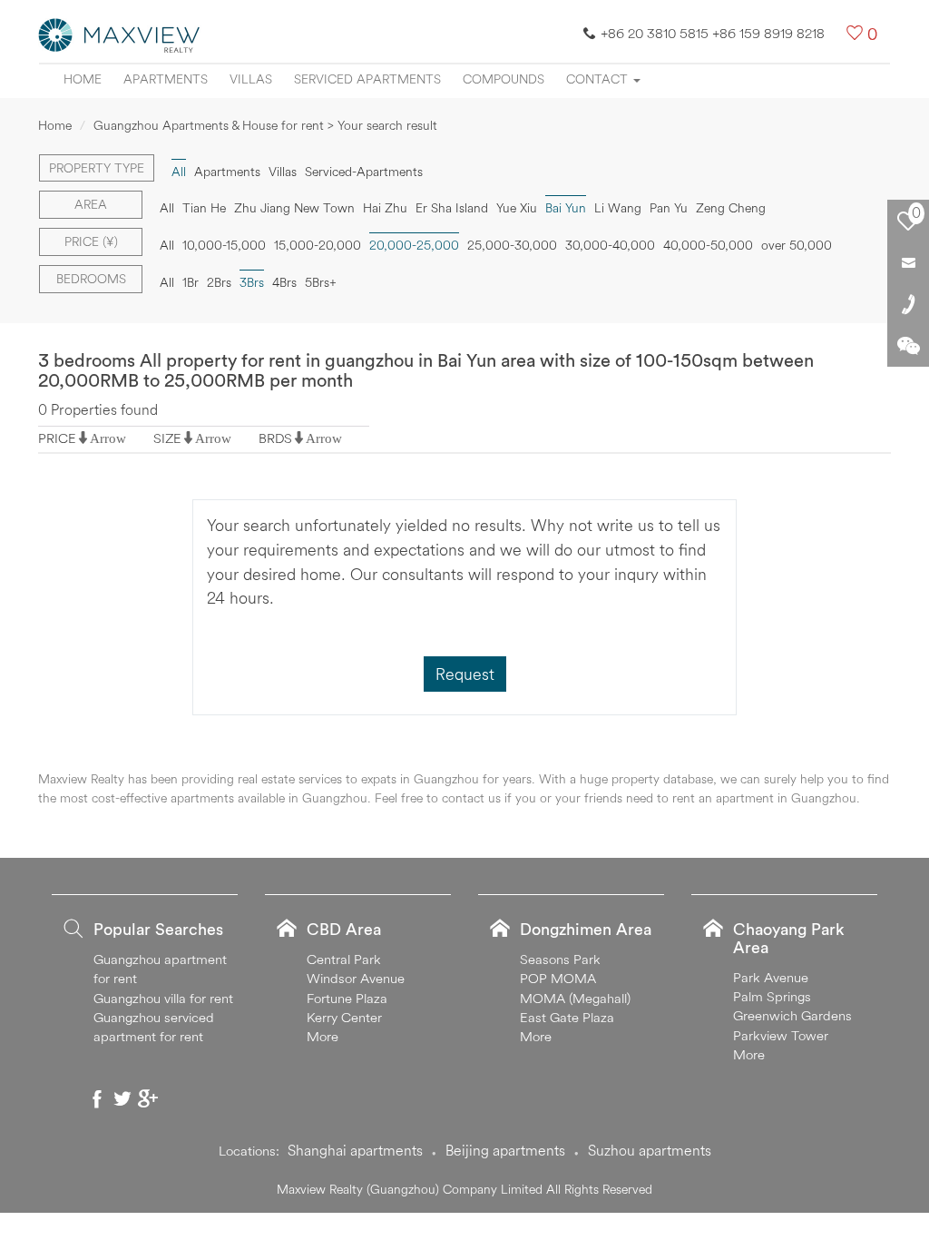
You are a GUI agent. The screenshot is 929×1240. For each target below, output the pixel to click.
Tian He (204, 208)
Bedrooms (91, 279)
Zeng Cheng (731, 208)
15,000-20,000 (317, 245)
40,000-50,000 (708, 245)
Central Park (344, 959)
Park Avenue (770, 977)
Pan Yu (669, 208)
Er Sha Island (452, 208)
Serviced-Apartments (364, 171)
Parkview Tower (780, 1035)
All (167, 208)
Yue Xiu (516, 208)
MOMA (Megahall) (575, 998)
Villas (251, 79)
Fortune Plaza (347, 998)
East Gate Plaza (567, 1017)
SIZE (167, 438)
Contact (598, 79)
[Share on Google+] (148, 1098)
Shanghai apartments (355, 1150)
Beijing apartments (505, 1150)
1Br (190, 282)
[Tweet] (122, 1098)
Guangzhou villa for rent (163, 998)
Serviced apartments (367, 79)
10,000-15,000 (224, 245)
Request (464, 674)
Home (83, 79)
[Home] (119, 34)
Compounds (503, 79)
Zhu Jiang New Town (294, 208)
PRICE (57, 438)
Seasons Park (560, 959)
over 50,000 (796, 245)
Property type (96, 168)
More (322, 1036)
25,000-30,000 (512, 245)
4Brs (284, 282)
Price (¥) (91, 241)
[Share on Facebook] (97, 1098)
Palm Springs (772, 996)
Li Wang (617, 208)
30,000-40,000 (610, 245)
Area (90, 204)
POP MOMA (558, 978)
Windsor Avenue (356, 978)
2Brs (219, 282)
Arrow (108, 438)
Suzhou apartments (649, 1150)
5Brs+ (321, 282)
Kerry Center (344, 1017)
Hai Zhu (385, 208)
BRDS (275, 438)
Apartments (165, 79)
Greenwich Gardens (792, 1015)
